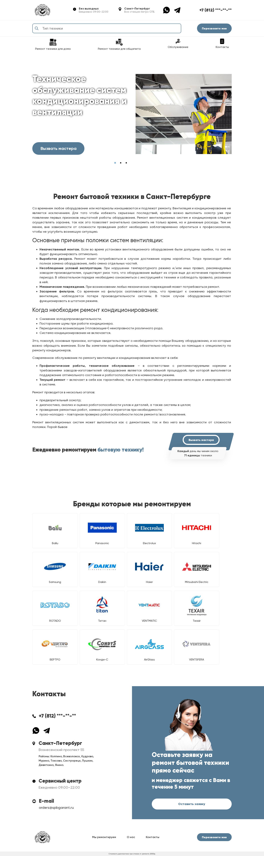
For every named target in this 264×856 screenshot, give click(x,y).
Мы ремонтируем (104, 837)
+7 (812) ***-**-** (215, 10)
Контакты (152, 837)
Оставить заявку (191, 804)
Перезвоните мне (214, 28)
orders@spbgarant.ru (56, 807)
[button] (115, 163)
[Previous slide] (213, 162)
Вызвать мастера (58, 148)
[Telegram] (177, 9)
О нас (131, 837)
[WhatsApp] (168, 9)
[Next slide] (227, 162)
